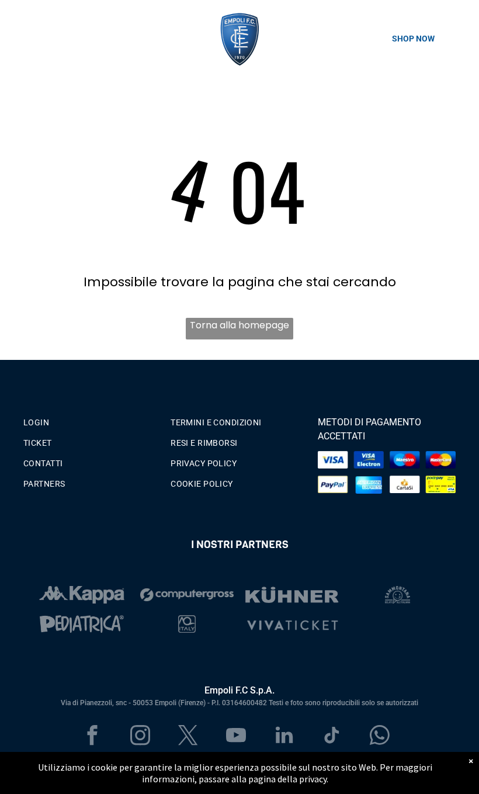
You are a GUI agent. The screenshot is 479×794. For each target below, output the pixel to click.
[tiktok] (332, 736)
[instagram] (140, 736)
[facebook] (92, 736)
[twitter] (188, 736)
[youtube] (236, 736)
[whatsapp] (380, 736)
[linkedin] (284, 736)
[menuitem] (92, 420)
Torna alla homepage (239, 325)
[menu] (26, 38)
